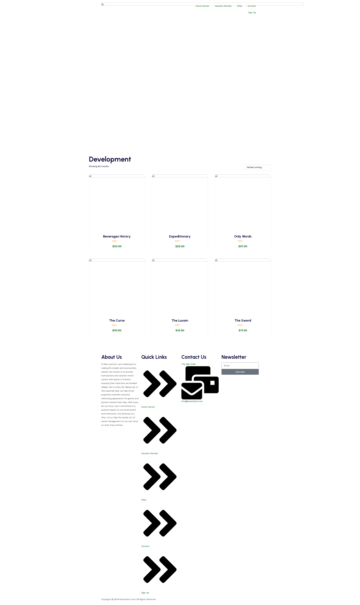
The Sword (243, 320)
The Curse (117, 320)
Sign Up (252, 12)
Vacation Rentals (223, 6)
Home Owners (202, 6)
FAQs (239, 6)
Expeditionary (180, 236)
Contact (252, 6)
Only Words (243, 236)
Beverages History (117, 236)
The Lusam (180, 320)
